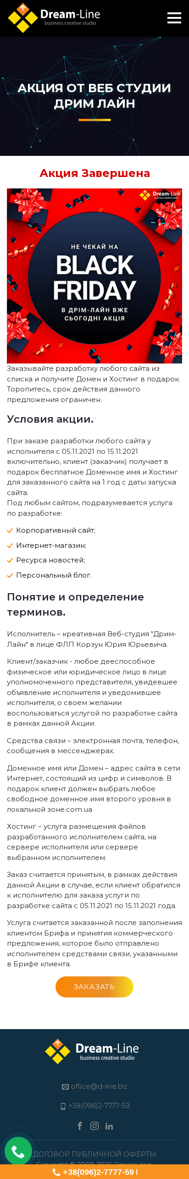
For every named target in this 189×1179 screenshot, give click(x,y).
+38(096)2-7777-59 (98, 1172)
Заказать (94, 986)
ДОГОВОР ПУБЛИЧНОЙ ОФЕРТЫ (94, 1154)
